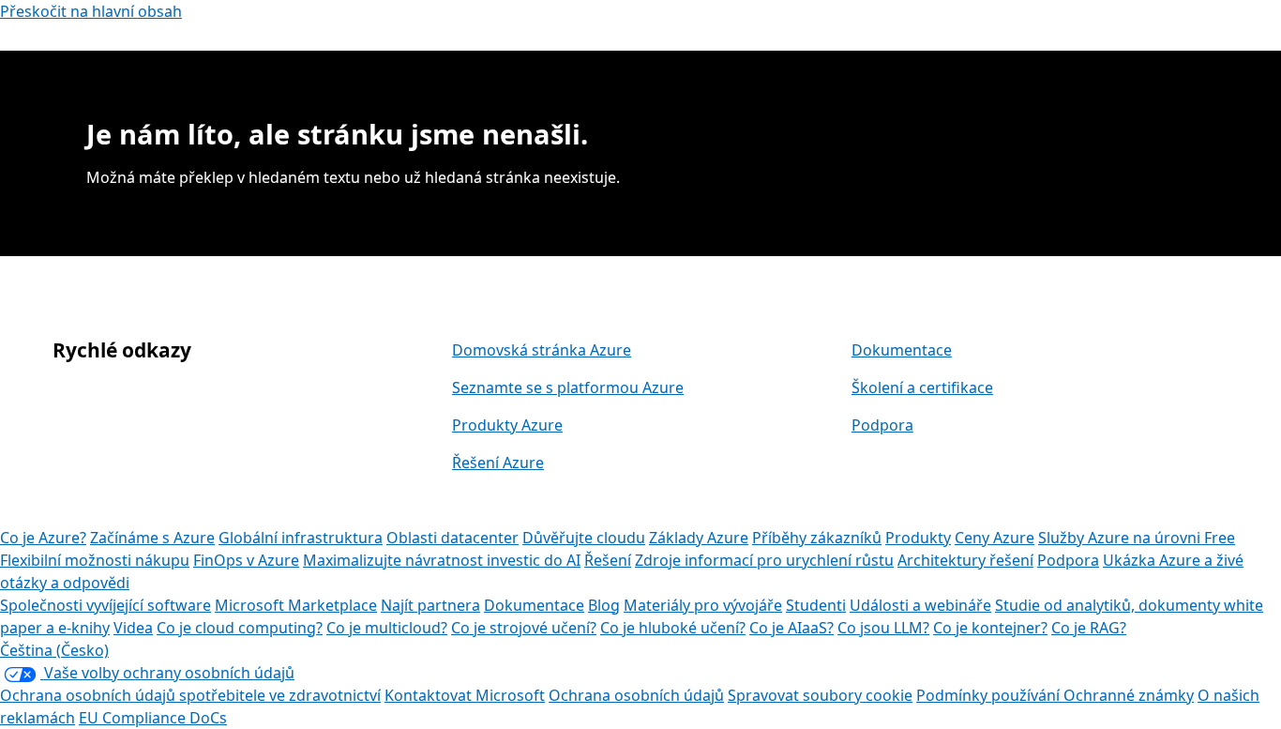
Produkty (918, 537)
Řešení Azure (498, 462)
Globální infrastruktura (301, 537)
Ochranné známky (1128, 695)
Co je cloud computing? (240, 627)
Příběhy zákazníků (817, 537)
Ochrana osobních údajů (636, 695)
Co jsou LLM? (883, 627)
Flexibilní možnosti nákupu (94, 560)
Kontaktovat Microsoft (464, 695)
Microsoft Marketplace (296, 605)
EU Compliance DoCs (153, 717)
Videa (133, 627)
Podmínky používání (989, 695)
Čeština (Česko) (54, 650)
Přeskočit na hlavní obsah (91, 11)
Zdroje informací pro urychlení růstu (764, 560)
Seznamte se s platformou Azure (568, 387)
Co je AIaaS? (791, 627)
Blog (604, 605)
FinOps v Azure (246, 560)
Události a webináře (920, 605)
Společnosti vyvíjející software (105, 605)
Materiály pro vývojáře (703, 605)
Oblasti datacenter (452, 537)
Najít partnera (430, 605)
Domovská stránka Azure (541, 350)
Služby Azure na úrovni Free (1136, 537)
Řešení (607, 560)
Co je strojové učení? (523, 627)
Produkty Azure (507, 425)
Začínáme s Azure (152, 537)
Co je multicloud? (386, 627)
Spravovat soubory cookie (820, 695)
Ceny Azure (994, 537)
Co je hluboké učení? (673, 627)
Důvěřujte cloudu (583, 537)
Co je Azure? (43, 537)
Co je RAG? (1088, 627)
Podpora (882, 425)
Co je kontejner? (990, 627)
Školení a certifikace (922, 387)
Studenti (816, 605)
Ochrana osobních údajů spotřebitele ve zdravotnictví (190, 695)
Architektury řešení (965, 560)
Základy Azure (698, 537)
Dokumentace (901, 350)
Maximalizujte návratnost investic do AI (441, 560)
